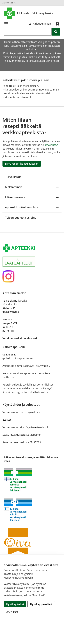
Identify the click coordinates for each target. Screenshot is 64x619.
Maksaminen (13, 187)
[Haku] (56, 32)
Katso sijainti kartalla (14, 300)
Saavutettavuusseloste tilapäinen (21, 434)
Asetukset (12, 612)
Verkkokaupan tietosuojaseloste (21, 412)
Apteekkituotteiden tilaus (22, 207)
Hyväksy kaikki (15, 604)
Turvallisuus (13, 177)
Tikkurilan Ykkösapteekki (35, 13)
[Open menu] (6, 23)
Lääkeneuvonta (15, 197)
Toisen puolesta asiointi (21, 217)
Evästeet (7, 419)
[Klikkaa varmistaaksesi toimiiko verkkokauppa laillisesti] (32, 480)
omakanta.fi (51, 145)
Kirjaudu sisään (42, 23)
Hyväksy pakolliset (41, 604)
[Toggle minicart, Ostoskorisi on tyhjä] (57, 23)
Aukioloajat (7, 2)
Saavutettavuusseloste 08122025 (21, 442)
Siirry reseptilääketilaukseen (21, 163)
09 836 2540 (9, 354)
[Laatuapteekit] (32, 261)
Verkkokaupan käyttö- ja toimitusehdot (25, 427)
